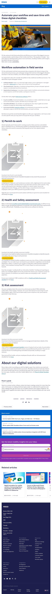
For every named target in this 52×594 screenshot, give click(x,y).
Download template (7, 181)
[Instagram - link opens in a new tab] (15, 578)
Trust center (37, 557)
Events (4, 566)
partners (22, 398)
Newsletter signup (39, 559)
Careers (5, 570)
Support (5, 589)
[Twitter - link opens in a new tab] (12, 578)
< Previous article (7, 406)
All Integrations (22, 564)
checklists (36, 398)
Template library (38, 547)
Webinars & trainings (39, 541)
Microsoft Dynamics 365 (24, 566)
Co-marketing (6, 549)
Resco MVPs (6, 541)
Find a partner (6, 547)
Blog (3, 6)
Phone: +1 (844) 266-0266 (8, 514)
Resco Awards (6, 539)
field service (29, 398)
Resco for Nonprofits (23, 551)
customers (16, 398)
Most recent (6, 413)
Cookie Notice (37, 590)
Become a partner (7, 545)
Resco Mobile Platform (24, 539)
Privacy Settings (28, 590)
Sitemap (12, 589)
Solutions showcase (7, 543)
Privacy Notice (19, 590)
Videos (36, 551)
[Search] (37, 2)
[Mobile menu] (49, 2)
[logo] (4, 2)
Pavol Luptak (6, 381)
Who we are (6, 564)
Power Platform (22, 568)
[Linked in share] (28, 402)
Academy (37, 549)
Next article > (45, 406)
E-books (37, 545)
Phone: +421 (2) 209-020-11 (8, 533)
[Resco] (8, 507)
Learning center (38, 543)
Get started (43, 2)
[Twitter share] (26, 402)
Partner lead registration (8, 551)
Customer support (39, 555)
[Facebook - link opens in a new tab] (10, 578)
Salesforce (21, 570)
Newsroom (5, 568)
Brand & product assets (8, 572)
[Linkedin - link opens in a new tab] (4, 578)
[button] (46, 590)
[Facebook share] (23, 402)
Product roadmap (39, 553)
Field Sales (21, 543)
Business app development (21, 21)
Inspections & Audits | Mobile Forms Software (25, 546)
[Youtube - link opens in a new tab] (7, 578)
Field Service (22, 541)
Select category (45, 6)
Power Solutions (22, 549)
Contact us (5, 574)
